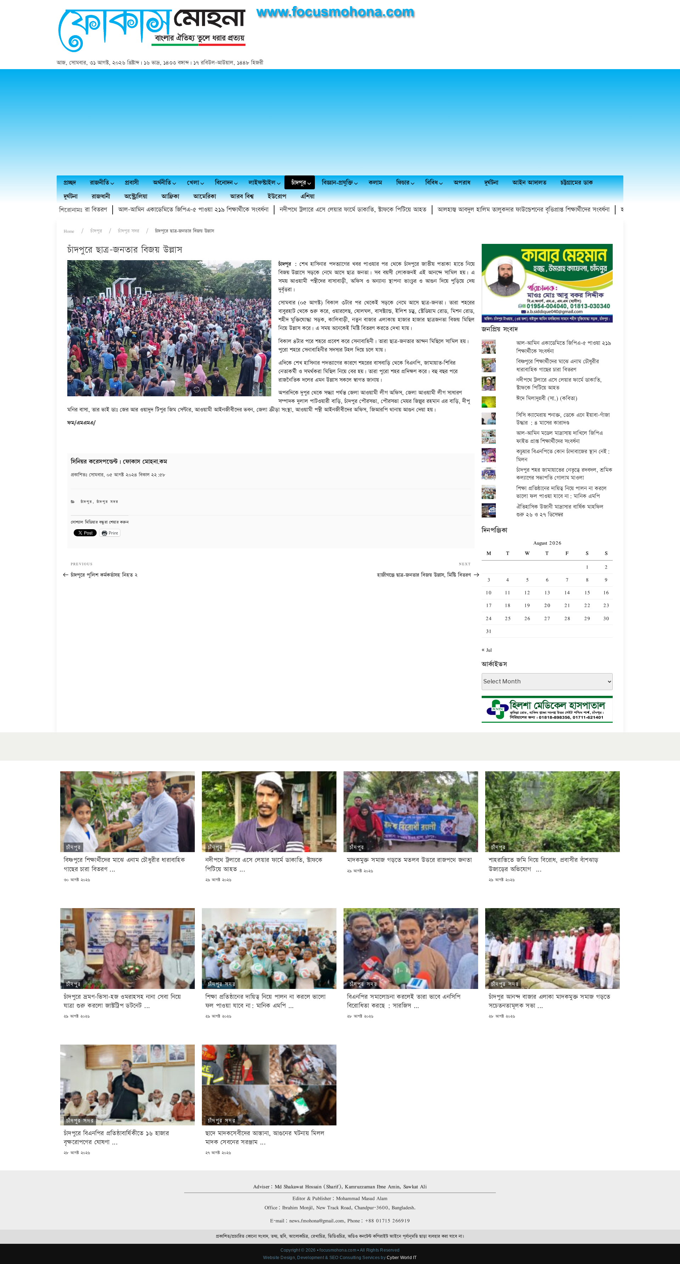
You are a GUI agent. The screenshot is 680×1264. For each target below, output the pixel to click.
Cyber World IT (401, 1257)
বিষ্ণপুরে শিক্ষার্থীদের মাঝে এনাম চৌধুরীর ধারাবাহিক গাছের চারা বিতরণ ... (124, 864)
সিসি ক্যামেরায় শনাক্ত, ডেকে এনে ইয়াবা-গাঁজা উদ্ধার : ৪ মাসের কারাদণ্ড (563, 419)
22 (587, 605)
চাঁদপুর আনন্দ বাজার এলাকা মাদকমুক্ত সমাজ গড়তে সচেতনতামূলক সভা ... (550, 1001)
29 (587, 618)
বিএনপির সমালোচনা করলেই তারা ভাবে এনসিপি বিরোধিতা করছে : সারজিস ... (404, 1001)
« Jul (487, 650)
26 (527, 618)
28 (567, 618)
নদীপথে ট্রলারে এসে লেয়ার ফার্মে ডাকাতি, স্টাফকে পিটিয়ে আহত (307, 209)
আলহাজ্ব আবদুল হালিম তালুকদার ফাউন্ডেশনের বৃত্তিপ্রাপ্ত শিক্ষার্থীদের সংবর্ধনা (478, 209)
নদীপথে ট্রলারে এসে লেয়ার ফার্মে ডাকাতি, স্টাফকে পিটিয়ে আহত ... (264, 864)
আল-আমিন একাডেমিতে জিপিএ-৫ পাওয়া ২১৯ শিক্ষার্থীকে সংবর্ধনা (148, 209)
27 (547, 618)
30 (606, 618)
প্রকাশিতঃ (118, 475)
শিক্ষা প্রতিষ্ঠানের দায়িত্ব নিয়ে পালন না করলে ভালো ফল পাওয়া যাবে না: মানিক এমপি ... (265, 1001)
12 (527, 592)
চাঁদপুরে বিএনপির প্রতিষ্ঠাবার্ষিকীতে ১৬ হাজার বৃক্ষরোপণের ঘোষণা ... (116, 1138)
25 (508, 618)
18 (507, 605)
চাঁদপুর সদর (128, 231)
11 (507, 592)
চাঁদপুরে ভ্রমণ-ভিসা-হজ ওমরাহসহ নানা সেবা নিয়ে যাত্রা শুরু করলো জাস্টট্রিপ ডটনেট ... (122, 1001)
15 (587, 592)
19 (527, 605)
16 (606, 592)
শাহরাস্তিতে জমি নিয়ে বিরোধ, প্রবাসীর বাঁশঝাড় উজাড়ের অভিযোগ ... (543, 864)
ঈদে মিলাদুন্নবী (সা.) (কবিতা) (546, 399)
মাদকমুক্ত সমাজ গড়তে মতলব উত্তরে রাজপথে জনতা (409, 860)
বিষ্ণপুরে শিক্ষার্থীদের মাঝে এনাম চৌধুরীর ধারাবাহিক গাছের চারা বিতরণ (557, 366)
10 (489, 592)
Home (69, 231)
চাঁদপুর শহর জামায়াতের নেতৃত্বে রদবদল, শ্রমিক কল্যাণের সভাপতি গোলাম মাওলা (564, 474)
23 (606, 605)
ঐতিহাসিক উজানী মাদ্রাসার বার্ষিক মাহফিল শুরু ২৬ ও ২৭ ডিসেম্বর (560, 511)
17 (489, 605)
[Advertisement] (340, 122)
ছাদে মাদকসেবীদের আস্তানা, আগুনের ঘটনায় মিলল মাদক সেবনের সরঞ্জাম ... (264, 1138)
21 (567, 605)
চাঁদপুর (96, 231)
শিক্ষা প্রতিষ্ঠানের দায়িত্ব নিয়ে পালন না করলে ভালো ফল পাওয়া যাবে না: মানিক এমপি (561, 492)
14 (567, 592)
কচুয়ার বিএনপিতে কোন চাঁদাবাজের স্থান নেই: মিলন (563, 456)
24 (489, 618)
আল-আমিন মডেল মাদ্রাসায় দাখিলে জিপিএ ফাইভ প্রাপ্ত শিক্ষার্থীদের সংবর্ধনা (559, 437)
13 (547, 592)
